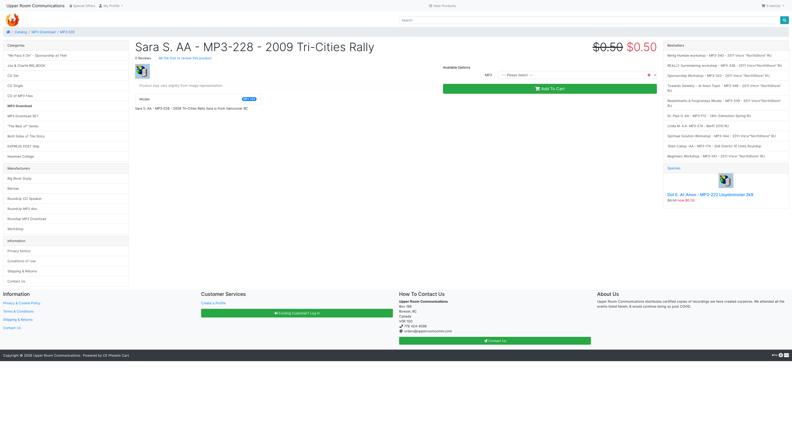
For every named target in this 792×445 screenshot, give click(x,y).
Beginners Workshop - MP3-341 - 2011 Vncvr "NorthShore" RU (716, 156)
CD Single (15, 86)
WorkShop (15, 229)
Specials (673, 168)
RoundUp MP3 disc (22, 209)
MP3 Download (43, 32)
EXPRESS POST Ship (23, 146)
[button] (111, 6)
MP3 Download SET (23, 116)
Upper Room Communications (35, 5)
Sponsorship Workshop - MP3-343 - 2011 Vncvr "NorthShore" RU (718, 76)
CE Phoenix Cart (116, 355)
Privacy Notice (18, 251)
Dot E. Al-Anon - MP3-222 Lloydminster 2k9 (710, 194)
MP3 (488, 75)
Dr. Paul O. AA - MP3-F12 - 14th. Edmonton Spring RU (709, 116)
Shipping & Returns (22, 271)
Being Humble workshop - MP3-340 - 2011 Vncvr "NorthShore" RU (719, 55)
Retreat (13, 188)
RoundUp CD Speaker (24, 199)
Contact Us (16, 281)
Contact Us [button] (496, 341)
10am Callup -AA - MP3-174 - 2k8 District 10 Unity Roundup (714, 146)
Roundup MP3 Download (26, 219)
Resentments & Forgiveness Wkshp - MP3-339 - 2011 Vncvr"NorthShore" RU (724, 103)
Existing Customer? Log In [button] (299, 313)
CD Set (13, 76)
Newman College (20, 156)
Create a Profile (213, 303)
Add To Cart (552, 88)
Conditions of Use (21, 261)
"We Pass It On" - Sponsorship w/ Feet (37, 55)
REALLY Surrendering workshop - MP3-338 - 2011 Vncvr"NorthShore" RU (724, 65)
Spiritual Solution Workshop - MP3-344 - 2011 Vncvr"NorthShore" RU (721, 136)
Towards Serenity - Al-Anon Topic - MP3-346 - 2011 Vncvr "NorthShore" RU (724, 88)
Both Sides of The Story (26, 136)
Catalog (21, 32)
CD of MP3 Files (20, 96)
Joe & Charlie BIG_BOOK (26, 65)
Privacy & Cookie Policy (21, 303)
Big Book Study (19, 178)
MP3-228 (67, 32)
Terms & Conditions (18, 311)
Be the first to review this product (185, 58)
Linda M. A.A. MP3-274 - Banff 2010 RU (698, 126)
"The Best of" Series (22, 126)
